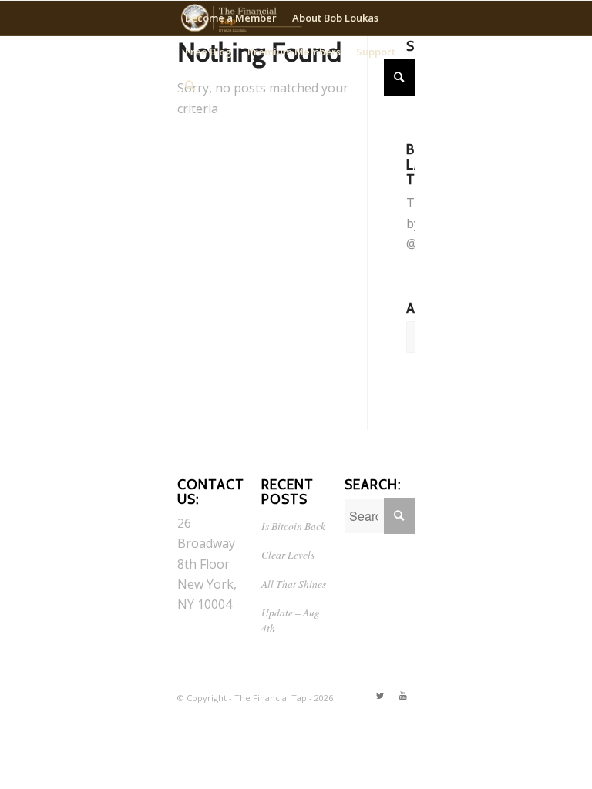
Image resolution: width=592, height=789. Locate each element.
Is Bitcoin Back (293, 526)
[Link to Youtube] (403, 695)
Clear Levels (287, 554)
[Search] (190, 85)
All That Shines (293, 583)
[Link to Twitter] (380, 695)
